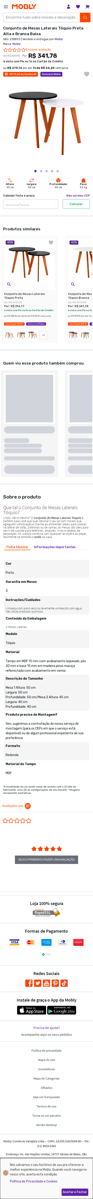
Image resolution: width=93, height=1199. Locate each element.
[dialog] (46, 1178)
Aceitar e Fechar (75, 1192)
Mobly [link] (59, 39)
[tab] (17, 547)
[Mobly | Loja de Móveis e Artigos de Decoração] (24, 6)
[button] (9, 284)
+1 (43, 335)
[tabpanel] (46, 665)
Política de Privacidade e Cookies (34, 1181)
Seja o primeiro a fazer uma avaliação (46, 859)
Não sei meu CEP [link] (78, 195)
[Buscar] (85, 17)
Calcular (76, 204)
